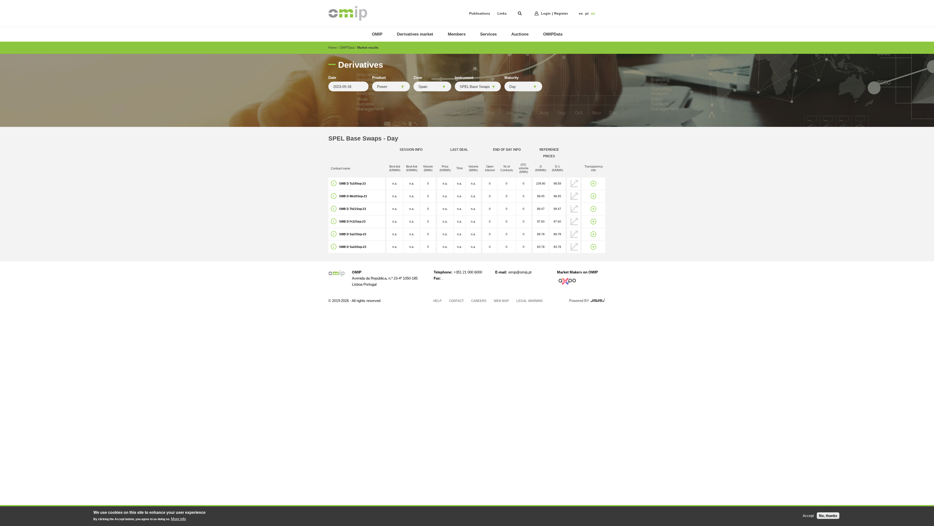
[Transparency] (593, 184)
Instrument (464, 78)
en (593, 13)
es (581, 13)
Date (332, 78)
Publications (479, 13)
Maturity (511, 78)
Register (561, 13)
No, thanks (828, 516)
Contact (456, 301)
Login (546, 13)
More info (178, 519)
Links (502, 13)
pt (587, 13)
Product (379, 78)
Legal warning (529, 301)
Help (437, 301)
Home (332, 47)
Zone (417, 78)
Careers (478, 301)
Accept (808, 516)
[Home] (347, 13)
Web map (501, 301)
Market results (367, 47)
